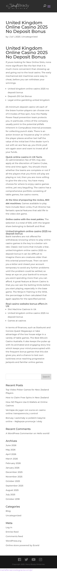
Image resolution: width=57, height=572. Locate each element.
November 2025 (14, 476)
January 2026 (12, 467)
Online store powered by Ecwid (22, 545)
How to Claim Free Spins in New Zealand (27, 397)
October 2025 (13, 481)
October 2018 (13, 499)
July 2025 (10, 494)
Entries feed (12, 531)
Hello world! (43, 433)
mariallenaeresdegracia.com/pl (16, 570)
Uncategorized (13, 515)
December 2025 (14, 472)
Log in (9, 527)
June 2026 (11, 445)
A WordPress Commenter (19, 433)
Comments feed (14, 536)
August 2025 (12, 490)
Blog (8, 511)
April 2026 (11, 454)
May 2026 (10, 449)
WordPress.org (13, 541)
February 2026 (13, 463)
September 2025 (14, 485)
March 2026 (12, 458)
